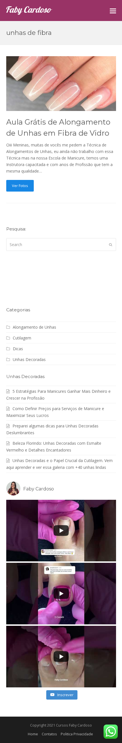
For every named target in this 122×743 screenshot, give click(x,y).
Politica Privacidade (77, 733)
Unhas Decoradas (29, 359)
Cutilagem (22, 338)
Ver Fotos (20, 185)
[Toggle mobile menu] (113, 10)
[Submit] (110, 244)
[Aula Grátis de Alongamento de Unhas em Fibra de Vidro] (61, 107)
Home (33, 733)
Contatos (49, 733)
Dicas (18, 348)
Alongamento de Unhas (34, 327)
